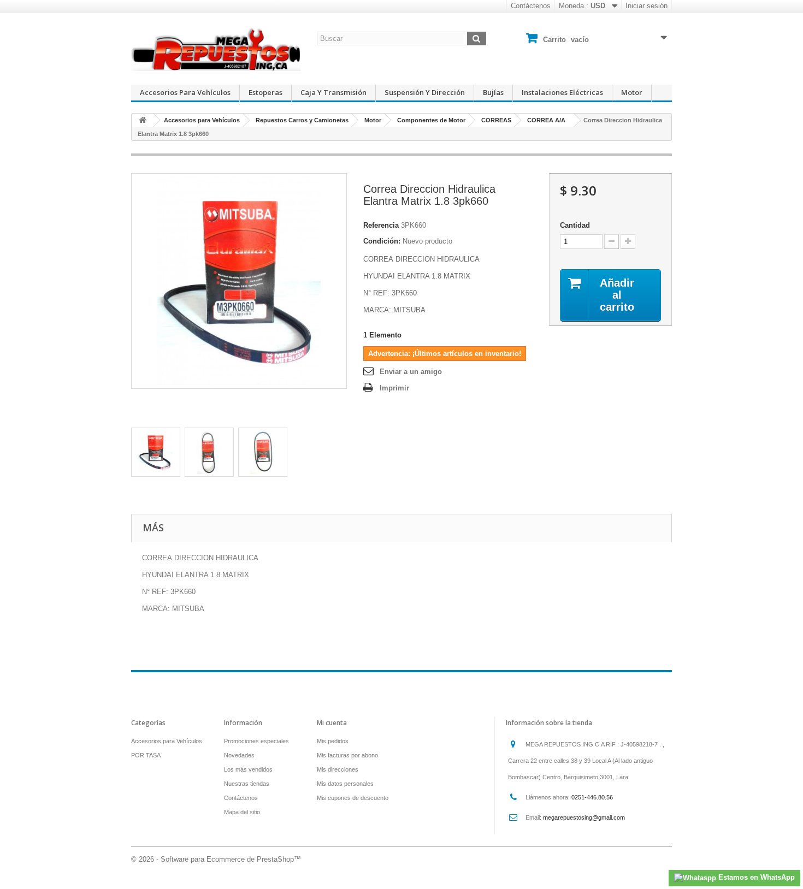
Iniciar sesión (646, 6)
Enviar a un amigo (411, 372)
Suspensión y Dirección (425, 92)
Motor (631, 92)
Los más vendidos (248, 769)
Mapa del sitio (242, 812)
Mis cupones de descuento (352, 798)
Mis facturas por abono (347, 755)
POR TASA (146, 755)
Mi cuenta (332, 722)
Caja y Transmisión (333, 92)
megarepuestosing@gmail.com (584, 817)
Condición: (381, 241)
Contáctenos (531, 6)
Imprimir (394, 388)
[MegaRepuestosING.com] (215, 48)
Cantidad (575, 225)
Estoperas (265, 92)
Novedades (239, 755)
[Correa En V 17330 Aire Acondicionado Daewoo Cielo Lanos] (156, 452)
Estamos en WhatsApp (755, 877)
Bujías (493, 92)
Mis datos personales (345, 783)
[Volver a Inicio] (142, 120)
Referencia (381, 225)
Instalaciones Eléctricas (562, 92)
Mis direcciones (337, 769)
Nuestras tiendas (246, 783)
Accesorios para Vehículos (185, 92)
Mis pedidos (333, 741)
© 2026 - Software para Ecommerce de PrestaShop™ (216, 859)
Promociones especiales (256, 741)
